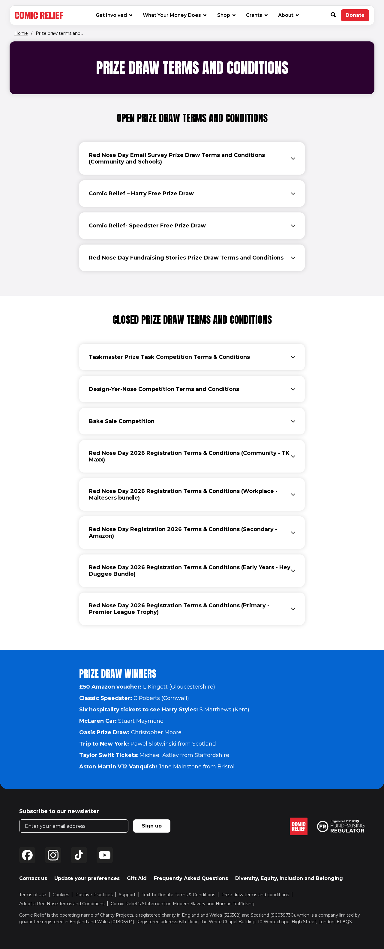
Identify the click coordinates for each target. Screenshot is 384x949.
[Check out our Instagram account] (53, 855)
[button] (336, 15)
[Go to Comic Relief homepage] (39, 15)
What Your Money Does (172, 15)
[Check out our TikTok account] (79, 855)
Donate (357, 16)
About (285, 15)
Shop (226, 15)
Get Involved (111, 15)
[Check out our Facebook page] (27, 855)
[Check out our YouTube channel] (105, 855)
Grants (254, 15)
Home (21, 33)
